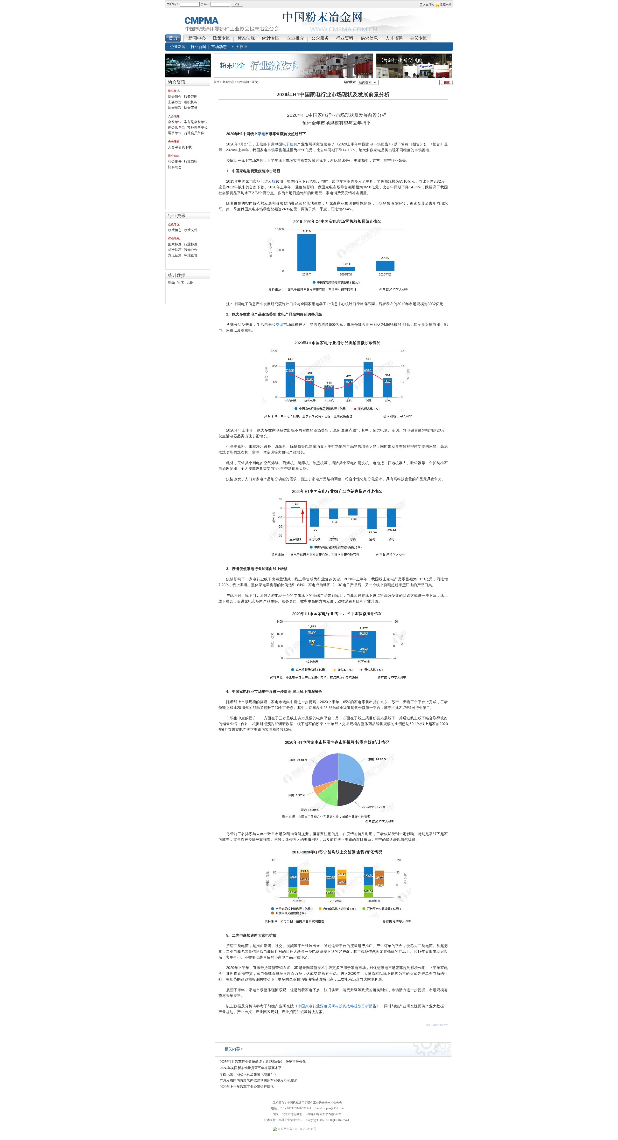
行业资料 (344, 38)
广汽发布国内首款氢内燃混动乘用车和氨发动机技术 (258, 1080)
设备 (189, 282)
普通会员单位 (194, 133)
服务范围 (190, 96)
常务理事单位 (197, 127)
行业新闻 (198, 47)
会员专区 (418, 38)
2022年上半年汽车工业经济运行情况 (247, 1087)
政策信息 (175, 230)
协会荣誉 (190, 108)
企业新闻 (178, 47)
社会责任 (175, 161)
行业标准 (190, 244)
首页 (216, 82)
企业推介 (295, 38)
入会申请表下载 (180, 147)
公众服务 (320, 38)
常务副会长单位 (196, 122)
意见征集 (175, 255)
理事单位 (175, 133)
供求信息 (369, 38)
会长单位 (175, 122)
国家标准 (175, 244)
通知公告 (190, 250)
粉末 (180, 282)
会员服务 (174, 141)
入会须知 (174, 116)
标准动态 (175, 250)
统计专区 (271, 38)
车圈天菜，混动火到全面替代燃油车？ (248, 1074)
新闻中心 (197, 38)
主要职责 (175, 102)
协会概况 (174, 91)
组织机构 (190, 102)
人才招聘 (394, 38)
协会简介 (175, 96)
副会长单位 (176, 127)
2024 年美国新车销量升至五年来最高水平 (250, 1068)
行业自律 (190, 161)
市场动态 (219, 47)
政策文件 (190, 230)
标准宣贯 (190, 255)
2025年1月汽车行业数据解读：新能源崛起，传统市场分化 (263, 1062)
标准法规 (246, 38)
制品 (171, 282)
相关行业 (239, 47)
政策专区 (221, 38)
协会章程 (175, 108)
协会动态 (174, 156)
